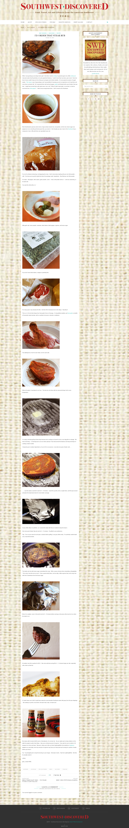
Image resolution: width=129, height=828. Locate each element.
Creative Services (64, 22)
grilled (56, 84)
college (55, 75)
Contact (89, 22)
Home (22, 22)
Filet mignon (29, 82)
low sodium (33, 769)
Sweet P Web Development (76, 821)
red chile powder (43, 769)
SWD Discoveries (40, 22)
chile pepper (33, 88)
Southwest (70, 129)
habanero (72, 745)
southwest (57, 769)
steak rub (65, 769)
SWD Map (52, 22)
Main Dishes (52, 33)
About (30, 22)
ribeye (50, 769)
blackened (25, 769)
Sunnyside (70, 313)
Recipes (59, 33)
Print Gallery (78, 22)
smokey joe (73, 75)
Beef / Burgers (31, 27)
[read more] (95, 73)
